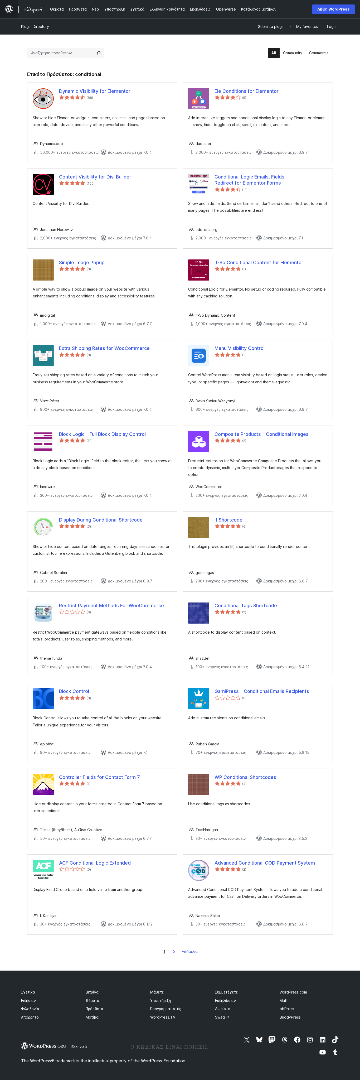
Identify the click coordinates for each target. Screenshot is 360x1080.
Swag (222, 1017)
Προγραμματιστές (165, 1008)
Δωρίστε (222, 1008)
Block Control (74, 691)
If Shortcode (228, 520)
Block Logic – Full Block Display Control (102, 434)
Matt (284, 1000)
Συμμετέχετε (226, 992)
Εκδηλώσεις (225, 1000)
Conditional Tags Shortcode (246, 605)
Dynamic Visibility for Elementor (94, 91)
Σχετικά (28, 992)
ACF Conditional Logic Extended (95, 863)
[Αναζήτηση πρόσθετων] (98, 53)
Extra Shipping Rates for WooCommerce (104, 348)
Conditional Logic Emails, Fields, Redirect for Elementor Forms (250, 180)
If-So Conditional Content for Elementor (259, 262)
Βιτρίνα (92, 992)
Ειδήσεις (28, 1000)
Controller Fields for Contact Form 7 (99, 777)
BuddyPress (290, 1017)
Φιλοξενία (30, 1008)
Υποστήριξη (160, 1000)
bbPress (287, 1008)
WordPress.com (293, 992)
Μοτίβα (92, 1017)
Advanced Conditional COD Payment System (265, 863)
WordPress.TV (162, 1017)
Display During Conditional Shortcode (101, 520)
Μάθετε (157, 992)
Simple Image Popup (82, 262)
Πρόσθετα (94, 1008)
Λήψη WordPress (333, 9)
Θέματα (92, 1000)
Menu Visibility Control (240, 348)
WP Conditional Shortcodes (245, 777)
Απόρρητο (30, 1017)
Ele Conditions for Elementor (247, 91)
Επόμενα (190, 951)
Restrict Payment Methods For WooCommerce (111, 605)
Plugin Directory (35, 26)
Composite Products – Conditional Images (262, 434)
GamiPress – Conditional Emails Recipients (262, 691)
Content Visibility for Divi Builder (95, 177)
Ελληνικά (79, 1046)
